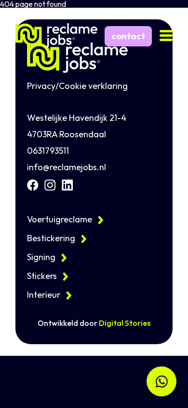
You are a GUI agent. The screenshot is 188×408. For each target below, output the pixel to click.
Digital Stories (124, 323)
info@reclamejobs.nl (66, 167)
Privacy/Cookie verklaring (77, 86)
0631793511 (48, 150)
